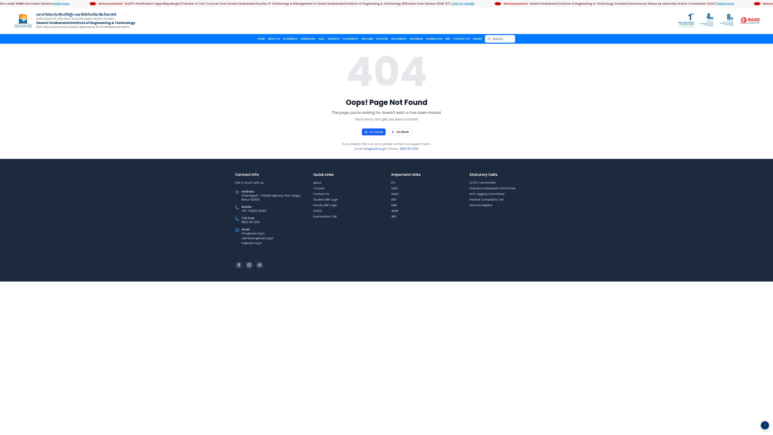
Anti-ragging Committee (487, 194)
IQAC (321, 38)
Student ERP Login (325, 200)
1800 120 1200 (409, 149)
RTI (393, 183)
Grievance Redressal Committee (492, 188)
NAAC (395, 194)
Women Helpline (480, 205)
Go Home (376, 132)
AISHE (395, 211)
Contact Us (321, 194)
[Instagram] (249, 265)
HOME (261, 38)
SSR (393, 200)
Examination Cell (325, 216)
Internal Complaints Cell (486, 200)
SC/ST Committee (482, 183)
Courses (319, 188)
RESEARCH (334, 38)
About (317, 183)
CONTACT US (462, 38)
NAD (394, 205)
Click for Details (451, 4)
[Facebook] (238, 265)
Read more (50, 4)
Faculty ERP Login (325, 205)
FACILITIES (382, 38)
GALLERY (478, 38)
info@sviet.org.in (375, 149)
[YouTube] (259, 265)
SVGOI (317, 211)
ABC (394, 216)
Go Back (402, 132)
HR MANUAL (416, 38)
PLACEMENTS (350, 38)
